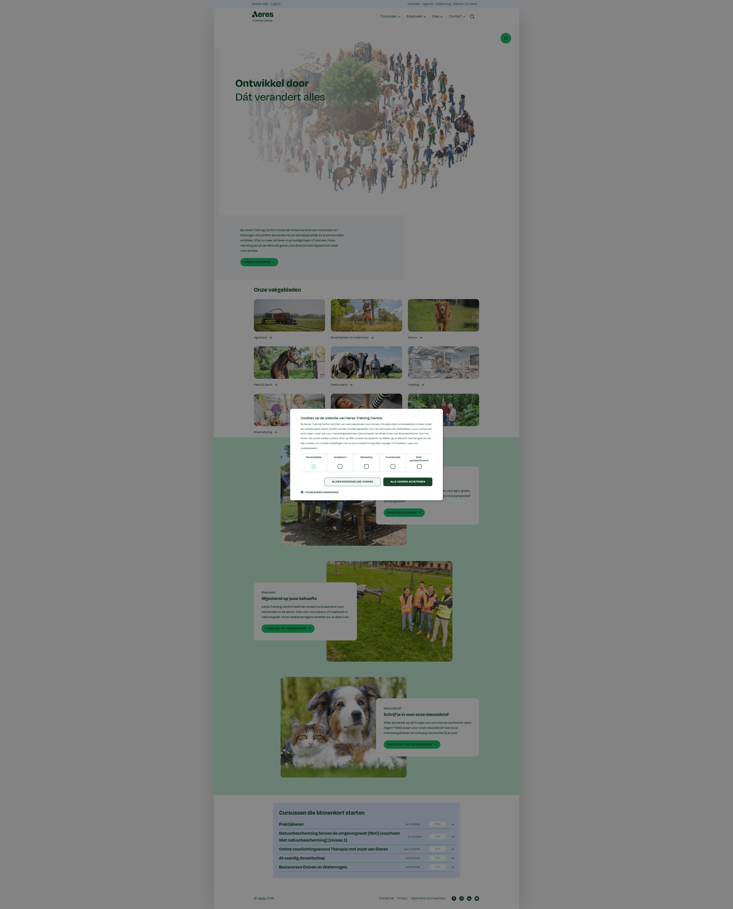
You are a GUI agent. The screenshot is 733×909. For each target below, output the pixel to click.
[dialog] (366, 454)
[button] (319, 492)
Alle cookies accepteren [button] (408, 482)
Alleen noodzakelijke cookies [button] (352, 482)
